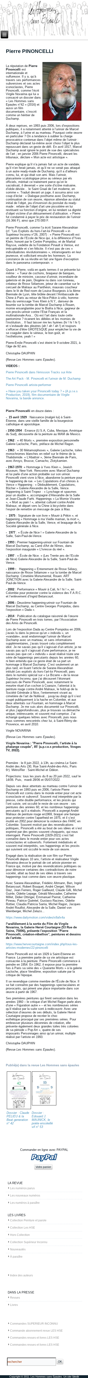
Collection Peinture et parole (28, 1220)
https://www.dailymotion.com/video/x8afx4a (35, 917)
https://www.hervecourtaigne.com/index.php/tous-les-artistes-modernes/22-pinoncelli (42, 945)
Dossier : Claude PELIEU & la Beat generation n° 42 (18, 1118)
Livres (14, 1305)
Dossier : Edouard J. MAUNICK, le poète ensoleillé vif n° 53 (42, 1120)
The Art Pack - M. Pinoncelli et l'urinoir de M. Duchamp (43, 378)
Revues (15, 1297)
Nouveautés (18, 1249)
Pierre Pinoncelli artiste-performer (28, 385)
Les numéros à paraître (25, 1202)
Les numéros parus (22, 1188)
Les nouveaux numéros (25, 1195)
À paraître (16, 1256)
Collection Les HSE (22, 1227)
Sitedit (75, 1376)
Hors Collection (20, 1235)
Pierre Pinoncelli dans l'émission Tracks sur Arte (39, 372)
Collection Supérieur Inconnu (28, 1242)
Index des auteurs (21, 1275)
